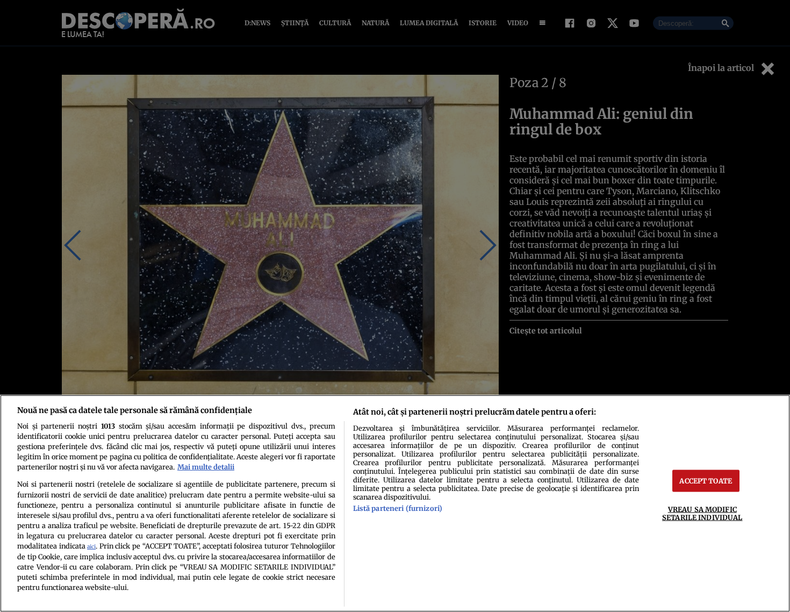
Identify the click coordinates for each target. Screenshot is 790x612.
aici (91, 546)
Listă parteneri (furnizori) (397, 508)
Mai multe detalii (205, 466)
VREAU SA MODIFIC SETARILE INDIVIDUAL (702, 513)
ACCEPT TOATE (705, 480)
